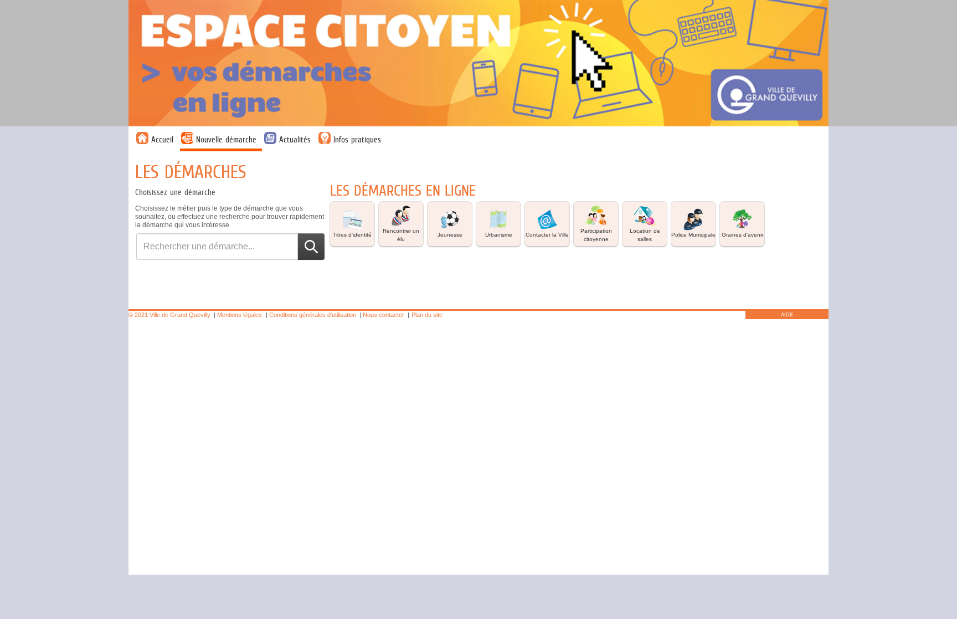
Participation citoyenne (596, 235)
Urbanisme (498, 235)
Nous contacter (383, 314)
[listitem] (352, 224)
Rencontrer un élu (401, 235)
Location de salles (645, 235)
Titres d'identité (352, 235)
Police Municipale (693, 235)
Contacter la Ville (547, 235)
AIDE (787, 315)
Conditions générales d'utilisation (312, 314)
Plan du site (427, 314)
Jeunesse (450, 235)
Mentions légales (239, 314)
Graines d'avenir (742, 235)
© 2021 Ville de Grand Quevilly (169, 314)
